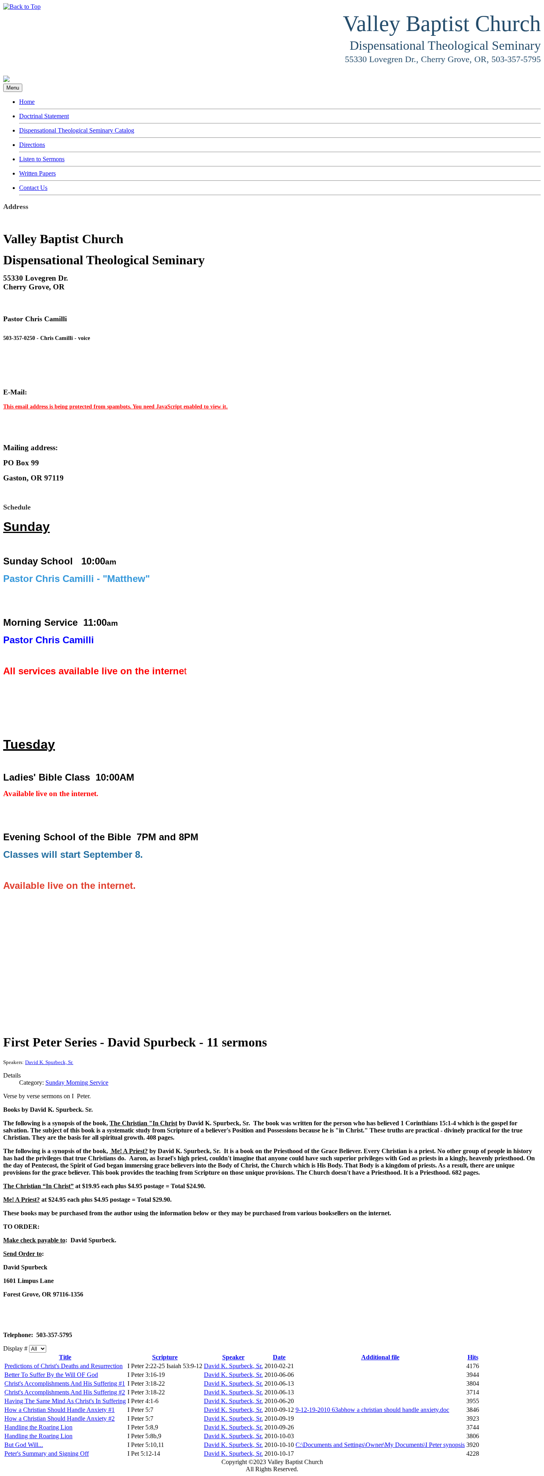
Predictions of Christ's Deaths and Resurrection (63, 1366)
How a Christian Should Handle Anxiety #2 (59, 1418)
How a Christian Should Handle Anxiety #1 (59, 1409)
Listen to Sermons (42, 159)
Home (27, 101)
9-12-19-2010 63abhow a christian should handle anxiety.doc (372, 1409)
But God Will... (23, 1444)
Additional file (380, 1357)
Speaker (233, 1357)
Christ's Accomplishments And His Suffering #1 (64, 1383)
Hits (473, 1357)
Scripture (165, 1357)
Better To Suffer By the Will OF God (51, 1374)
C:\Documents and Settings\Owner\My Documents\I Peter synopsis (380, 1444)
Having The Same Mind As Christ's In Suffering (65, 1401)
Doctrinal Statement (44, 116)
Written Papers (37, 173)
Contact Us (33, 187)
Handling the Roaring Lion (38, 1427)
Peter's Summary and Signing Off (46, 1453)
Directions (32, 144)
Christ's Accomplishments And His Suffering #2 (64, 1392)
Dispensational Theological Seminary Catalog (76, 130)
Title (65, 1357)
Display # (16, 1348)
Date (279, 1357)
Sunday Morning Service (76, 1082)
